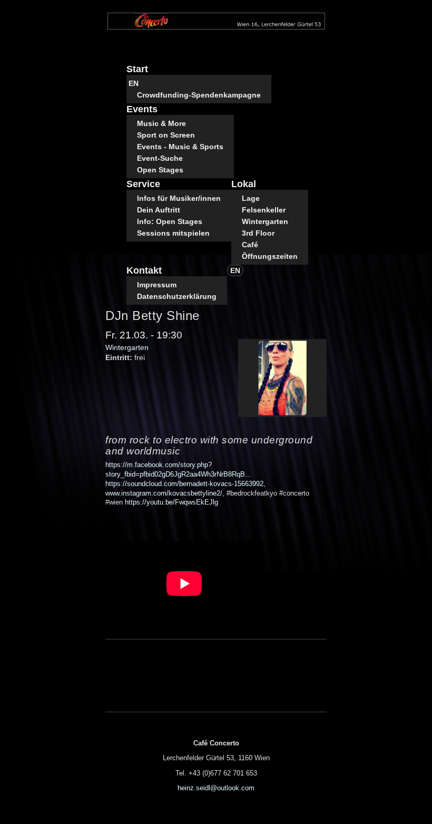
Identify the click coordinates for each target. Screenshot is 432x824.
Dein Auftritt (158, 210)
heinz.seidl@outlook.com (216, 788)
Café (250, 244)
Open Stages (160, 170)
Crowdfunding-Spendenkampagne (199, 95)
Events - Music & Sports (180, 146)
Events (142, 109)
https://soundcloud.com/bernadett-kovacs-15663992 (184, 484)
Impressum (156, 284)
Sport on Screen (166, 135)
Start (137, 69)
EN (134, 83)
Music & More (161, 123)
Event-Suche (160, 158)
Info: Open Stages (169, 221)
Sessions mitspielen (173, 233)
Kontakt (144, 270)
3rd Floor (258, 233)
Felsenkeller (264, 210)
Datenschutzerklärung (177, 296)
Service (143, 184)
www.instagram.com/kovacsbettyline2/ (163, 493)
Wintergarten (265, 221)
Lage (251, 198)
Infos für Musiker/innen (179, 198)
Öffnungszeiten (270, 256)
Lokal (243, 184)
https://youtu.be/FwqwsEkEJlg (171, 502)
